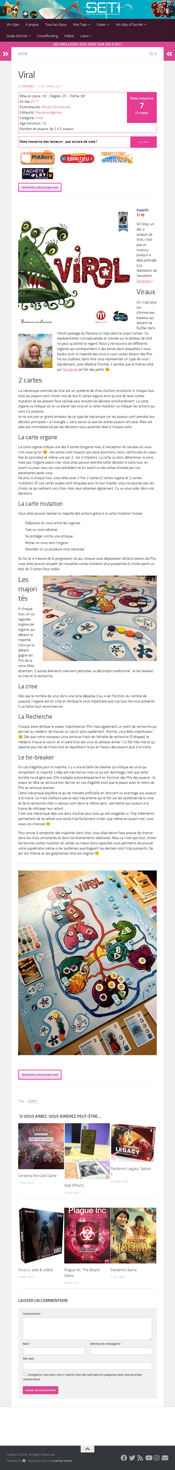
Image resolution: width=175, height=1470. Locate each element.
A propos (32, 24)
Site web (28, 1358)
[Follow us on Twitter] (132, 1458)
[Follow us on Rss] (140, 1458)
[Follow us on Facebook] (124, 1458)
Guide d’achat (17, 36)
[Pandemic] (133, 1142)
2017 (34, 101)
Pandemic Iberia (123, 1270)
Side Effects (74, 1185)
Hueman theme (62, 1460)
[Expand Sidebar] (5, 54)
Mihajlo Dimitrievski (56, 107)
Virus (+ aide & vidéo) (35, 1270)
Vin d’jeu (13, 24)
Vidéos (69, 36)
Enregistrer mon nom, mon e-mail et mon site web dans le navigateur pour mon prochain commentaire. (82, 1377)
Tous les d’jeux (56, 24)
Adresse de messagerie (106, 1343)
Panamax (144, 281)
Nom (27, 1343)
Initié (22, 54)
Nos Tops (80, 24)
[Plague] (87, 1235)
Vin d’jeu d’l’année (129, 24)
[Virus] (41, 1235)
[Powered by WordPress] (24, 1460)
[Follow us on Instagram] (157, 1458)
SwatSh (33, 1101)
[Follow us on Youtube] (148, 1458)
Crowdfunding (47, 36)
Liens (84, 36)
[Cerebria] (41, 1146)
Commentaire (32, 1313)
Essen (101, 24)
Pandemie (71, 369)
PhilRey (29, 86)
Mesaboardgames (48, 112)
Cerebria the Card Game (37, 1175)
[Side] (87, 1151)
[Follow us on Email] (165, 1458)
